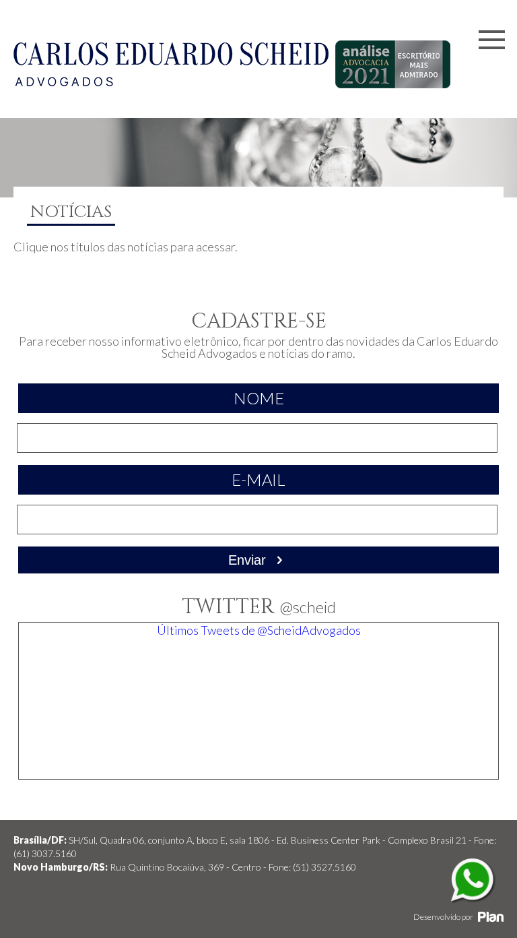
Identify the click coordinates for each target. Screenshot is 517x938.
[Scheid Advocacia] (171, 81)
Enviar (249, 560)
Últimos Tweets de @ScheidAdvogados (259, 630)
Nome (259, 398)
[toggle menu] (492, 41)
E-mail (258, 479)
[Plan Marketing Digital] (491, 917)
